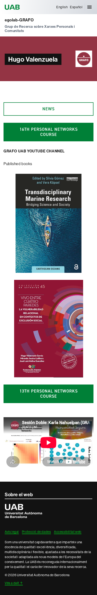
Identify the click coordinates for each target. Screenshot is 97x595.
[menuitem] (62, 7)
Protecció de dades (36, 532)
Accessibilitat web (67, 532)
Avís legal (12, 532)
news (48, 109)
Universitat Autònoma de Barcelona (13, 7)
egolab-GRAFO (19, 20)
